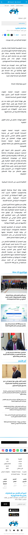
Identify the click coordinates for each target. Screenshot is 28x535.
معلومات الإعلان (19, 5)
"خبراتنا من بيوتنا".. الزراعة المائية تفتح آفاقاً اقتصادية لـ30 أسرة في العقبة (15, 422)
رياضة (7, 459)
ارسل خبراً (7, 5)
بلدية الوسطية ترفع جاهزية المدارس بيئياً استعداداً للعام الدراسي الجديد (15, 415)
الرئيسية (20, 459)
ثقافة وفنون (7, 464)
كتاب (7, 461)
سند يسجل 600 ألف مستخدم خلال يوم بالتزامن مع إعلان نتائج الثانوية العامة (15, 325)
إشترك (5, 504)
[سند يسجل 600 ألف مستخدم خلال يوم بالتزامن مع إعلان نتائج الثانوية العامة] (14, 313)
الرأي (25, 18)
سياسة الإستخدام (15, 474)
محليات (20, 461)
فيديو (7, 466)
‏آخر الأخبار (22, 361)
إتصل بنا (24, 472)
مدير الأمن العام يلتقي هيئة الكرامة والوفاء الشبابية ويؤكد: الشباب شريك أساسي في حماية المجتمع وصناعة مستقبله (15, 297)
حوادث (20, 464)
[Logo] (14, 11)
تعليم (7, 468)
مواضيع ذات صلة (19, 272)
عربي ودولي (20, 468)
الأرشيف (12, 5)
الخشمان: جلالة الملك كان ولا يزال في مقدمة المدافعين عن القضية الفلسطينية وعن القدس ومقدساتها (14, 354)
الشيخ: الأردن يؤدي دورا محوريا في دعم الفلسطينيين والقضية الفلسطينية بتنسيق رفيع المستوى (14, 383)
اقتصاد (20, 466)
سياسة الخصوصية (16, 472)
